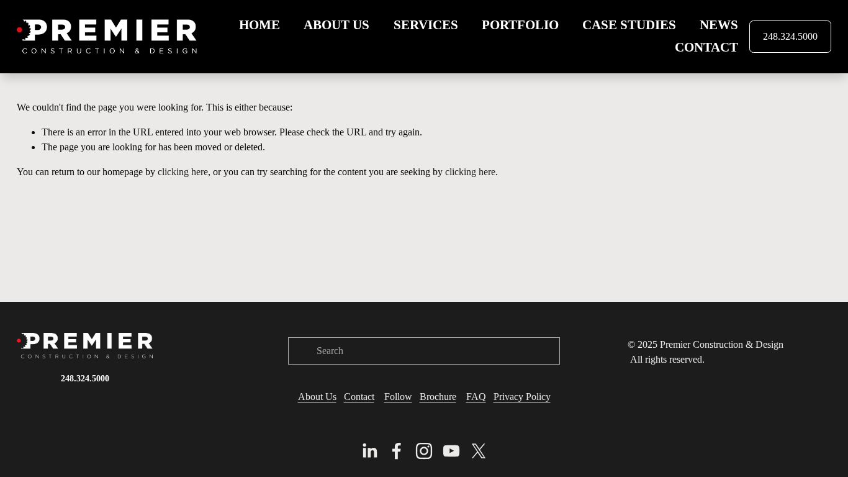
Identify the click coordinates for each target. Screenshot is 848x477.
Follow (398, 396)
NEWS (719, 24)
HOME (259, 24)
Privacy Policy (522, 396)
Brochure (438, 396)
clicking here (183, 171)
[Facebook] (396, 451)
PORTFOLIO (520, 24)
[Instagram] (424, 451)
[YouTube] (451, 451)
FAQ (476, 396)
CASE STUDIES (629, 24)
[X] (478, 451)
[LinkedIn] (369, 451)
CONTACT (706, 47)
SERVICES (426, 24)
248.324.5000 (790, 36)
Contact (359, 396)
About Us (317, 396)
